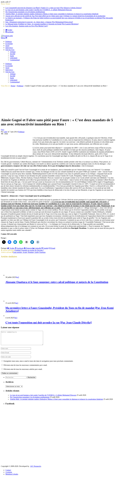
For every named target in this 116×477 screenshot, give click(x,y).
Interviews (9, 48)
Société (12, 54)
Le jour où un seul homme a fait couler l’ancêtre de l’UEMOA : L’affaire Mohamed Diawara (38, 10)
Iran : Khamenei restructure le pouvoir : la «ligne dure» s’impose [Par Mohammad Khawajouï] (39, 22)
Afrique (13, 52)
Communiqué (15, 60)
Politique (8, 42)
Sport (7, 46)
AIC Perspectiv (35, 466)
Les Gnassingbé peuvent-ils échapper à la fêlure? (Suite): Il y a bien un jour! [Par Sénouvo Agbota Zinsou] (43, 8)
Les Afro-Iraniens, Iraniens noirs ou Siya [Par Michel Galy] (26, 26)
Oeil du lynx (9, 50)
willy (5, 132)
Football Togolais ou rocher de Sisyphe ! (29, 250)
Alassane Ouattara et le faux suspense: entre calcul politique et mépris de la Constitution (56, 282)
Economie (9, 44)
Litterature (13, 58)
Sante (12, 56)
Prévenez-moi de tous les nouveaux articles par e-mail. (23, 369)
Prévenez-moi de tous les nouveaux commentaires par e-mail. (25, 365)
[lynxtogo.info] (7, 36)
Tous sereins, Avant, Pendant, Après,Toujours (29, 252)
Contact (8, 470)
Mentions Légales (11, 474)
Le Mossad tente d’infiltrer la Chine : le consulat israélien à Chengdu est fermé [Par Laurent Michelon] (42, 24)
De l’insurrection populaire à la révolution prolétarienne (25, 12)
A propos (8, 472)
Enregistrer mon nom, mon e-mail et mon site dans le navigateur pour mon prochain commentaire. (38, 361)
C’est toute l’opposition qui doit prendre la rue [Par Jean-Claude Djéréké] (48, 322)
